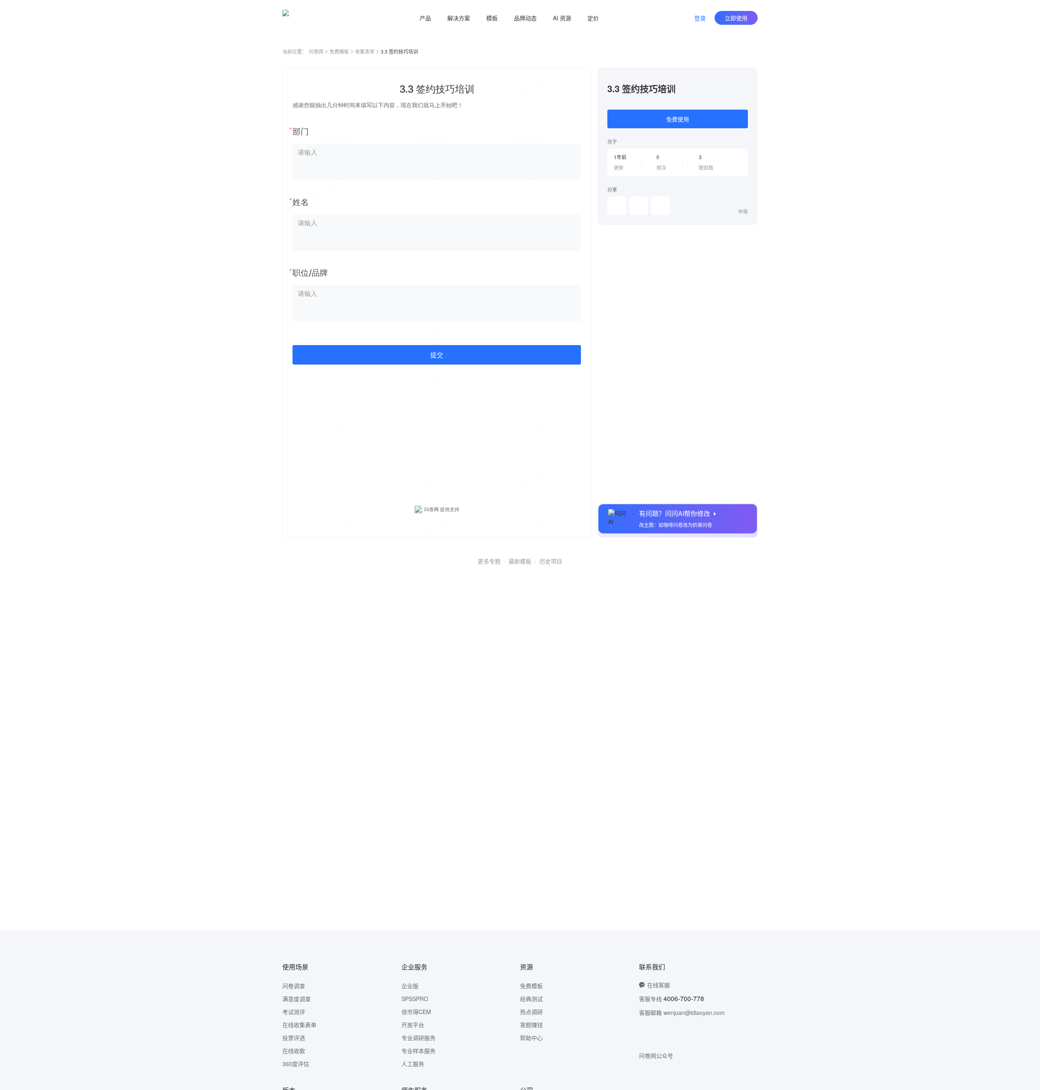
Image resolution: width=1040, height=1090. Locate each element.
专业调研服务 (418, 1038)
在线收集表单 (299, 1025)
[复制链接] (638, 205)
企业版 (409, 986)
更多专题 (489, 561)
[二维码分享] (660, 205)
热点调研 (531, 1012)
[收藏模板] (748, 77)
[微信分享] (616, 205)
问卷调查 (293, 986)
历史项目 (551, 561)
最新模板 (520, 561)
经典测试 (531, 999)
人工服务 (412, 1064)
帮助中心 (531, 1038)
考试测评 (293, 1012)
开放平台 (412, 1025)
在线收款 (293, 1051)
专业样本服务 (418, 1051)
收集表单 (365, 51)
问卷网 (316, 51)
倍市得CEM (416, 1012)
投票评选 (293, 1038)
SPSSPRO (414, 999)
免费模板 (339, 51)
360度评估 (295, 1064)
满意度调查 (296, 999)
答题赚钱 (531, 1025)
